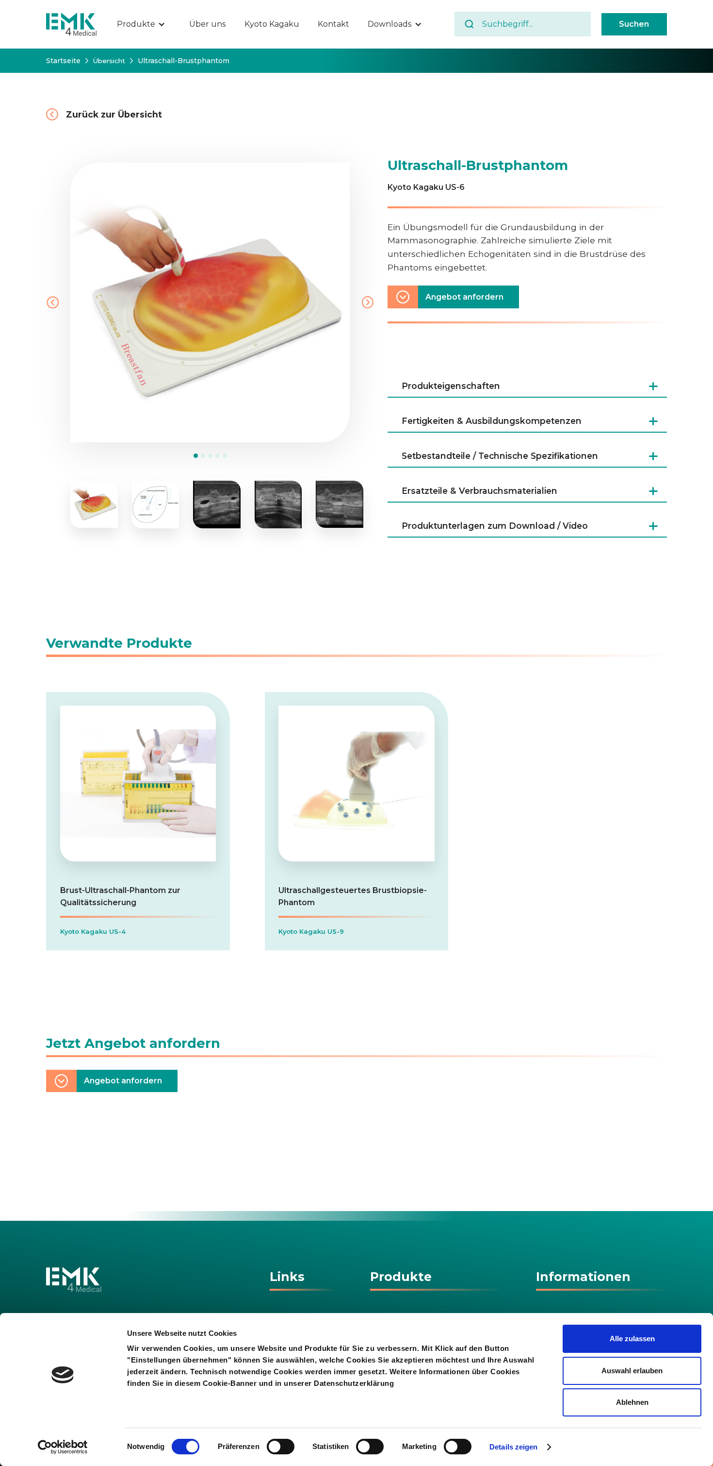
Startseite (63, 60)
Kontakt (333, 24)
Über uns (207, 24)
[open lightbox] (94, 504)
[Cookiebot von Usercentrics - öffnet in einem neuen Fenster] (62, 1447)
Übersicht (109, 61)
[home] (71, 24)
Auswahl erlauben (632, 1370)
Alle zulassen (632, 1338)
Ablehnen (632, 1402)
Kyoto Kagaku (271, 24)
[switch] (280, 1446)
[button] (146, 24)
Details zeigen (513, 1447)
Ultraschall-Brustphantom (183, 60)
